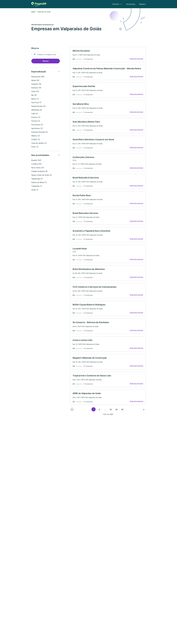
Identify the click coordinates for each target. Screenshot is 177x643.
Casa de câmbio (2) (39, 143)
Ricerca (45, 61)
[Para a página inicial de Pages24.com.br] (38, 4)
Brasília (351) (36, 160)
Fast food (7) (36, 102)
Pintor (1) (34, 147)
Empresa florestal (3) (39, 132)
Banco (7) (35, 99)
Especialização (38, 71)
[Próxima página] (144, 409)
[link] (108, 54)
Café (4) (34, 114)
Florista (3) (35, 121)
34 (122, 409)
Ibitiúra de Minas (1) (39, 182)
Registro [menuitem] (142, 4)
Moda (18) (35, 80)
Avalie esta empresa (136, 58)
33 (116, 409)
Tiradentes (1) (36, 186)
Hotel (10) (35, 91)
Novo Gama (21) (37, 168)
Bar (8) (34, 95)
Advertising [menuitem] (130, 4)
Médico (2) (35, 136)
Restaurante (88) (37, 77)
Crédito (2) (35, 139)
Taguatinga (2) (37, 179)
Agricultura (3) (37, 128)
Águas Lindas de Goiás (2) (41, 175)
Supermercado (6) (38, 106)
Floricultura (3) (37, 125)
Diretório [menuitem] (115, 4)
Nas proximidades (40, 155)
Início (33, 12)
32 (111, 409)
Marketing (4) (36, 110)
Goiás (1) (34, 190)
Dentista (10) (36, 88)
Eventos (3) (35, 117)
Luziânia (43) (36, 164)
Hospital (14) (36, 84)
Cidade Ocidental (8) (39, 171)
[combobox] (45, 54)
